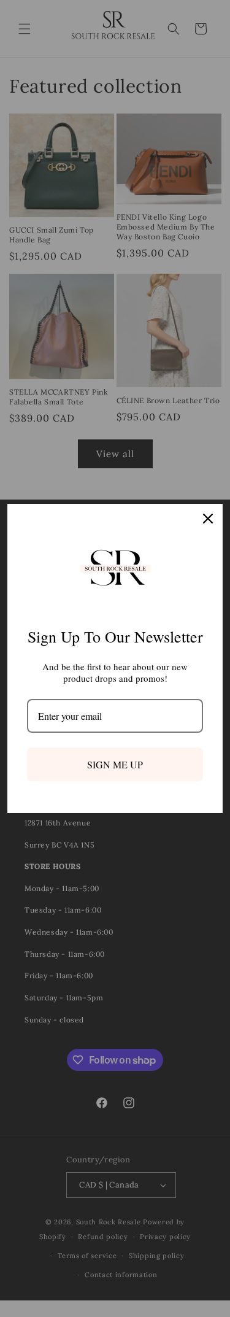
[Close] (208, 518)
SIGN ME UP (115, 764)
